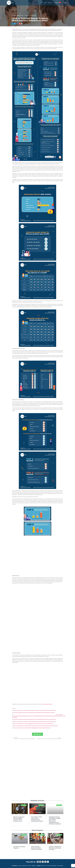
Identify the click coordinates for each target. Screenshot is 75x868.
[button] (12, 24)
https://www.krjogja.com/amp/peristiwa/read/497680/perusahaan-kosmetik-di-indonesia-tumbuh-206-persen (34, 710)
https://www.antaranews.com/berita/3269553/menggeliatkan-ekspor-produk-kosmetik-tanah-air (32, 727)
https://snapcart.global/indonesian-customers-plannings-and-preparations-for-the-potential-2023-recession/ (34, 712)
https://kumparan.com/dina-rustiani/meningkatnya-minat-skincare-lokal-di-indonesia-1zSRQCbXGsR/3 (33, 723)
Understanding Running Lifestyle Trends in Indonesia (36, 848)
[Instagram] (43, 862)
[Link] (22, 24)
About (65, 2)
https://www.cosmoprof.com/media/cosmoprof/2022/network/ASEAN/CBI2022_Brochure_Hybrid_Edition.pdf (34, 719)
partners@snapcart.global (47, 704)
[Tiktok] (45, 862)
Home (45, 2)
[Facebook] (40, 862)
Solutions (50, 2)
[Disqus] (37, 753)
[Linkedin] (38, 862)
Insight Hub (58, 2)
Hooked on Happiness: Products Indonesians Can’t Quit (55, 848)
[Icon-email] (48, 862)
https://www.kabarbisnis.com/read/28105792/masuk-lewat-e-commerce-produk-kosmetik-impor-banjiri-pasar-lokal (35, 725)
